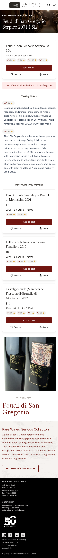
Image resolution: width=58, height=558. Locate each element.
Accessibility (7, 548)
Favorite (17, 74)
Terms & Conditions (10, 542)
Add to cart (29, 221)
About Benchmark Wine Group (14, 539)
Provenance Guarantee (20, 468)
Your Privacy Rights (9, 545)
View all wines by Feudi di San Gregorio (31, 85)
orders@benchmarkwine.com (13, 510)
